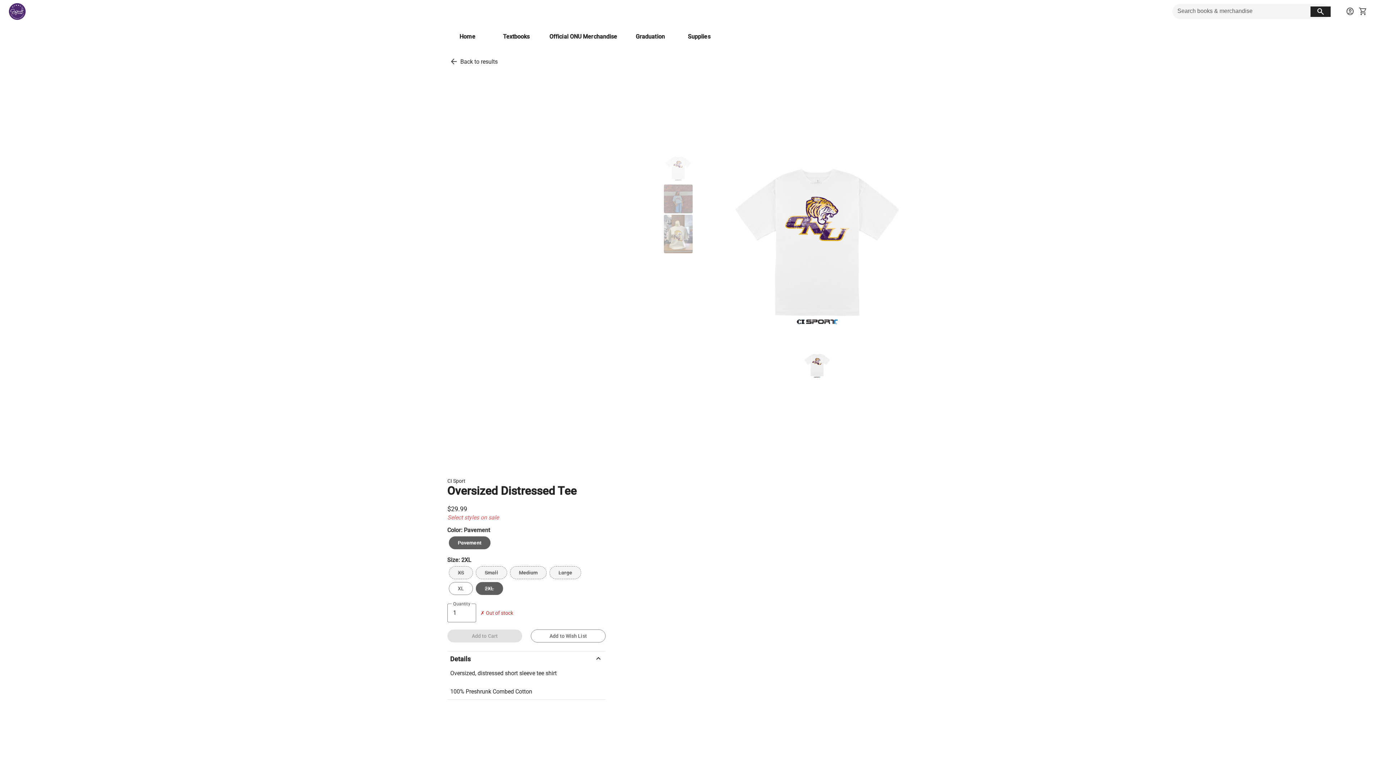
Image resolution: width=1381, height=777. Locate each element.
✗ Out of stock (496, 613)
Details (526, 659)
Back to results (479, 61)
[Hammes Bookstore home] (17, 11)
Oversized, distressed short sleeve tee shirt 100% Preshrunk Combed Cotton (503, 682)
